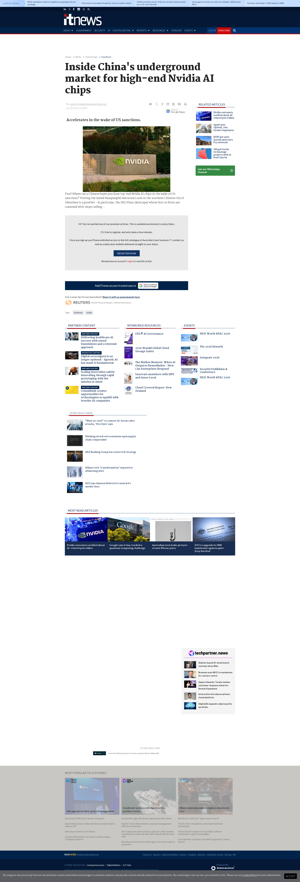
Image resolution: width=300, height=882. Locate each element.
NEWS (67, 30)
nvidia (89, 312)
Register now (126, 253)
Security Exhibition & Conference (213, 371)
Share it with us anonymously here (121, 297)
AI (109, 30)
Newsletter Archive (215, 855)
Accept (290, 876)
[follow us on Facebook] (74, 9)
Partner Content (81, 325)
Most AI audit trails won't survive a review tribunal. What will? (134, 753)
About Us (157, 855)
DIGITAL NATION (121, 30)
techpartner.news (95, 865)
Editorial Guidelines (170, 855)
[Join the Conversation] (150, 104)
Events (189, 325)
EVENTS (188, 30)
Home (68, 57)
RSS (234, 855)
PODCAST (177, 30)
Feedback (192, 855)
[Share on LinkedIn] (168, 104)
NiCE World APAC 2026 (215, 334)
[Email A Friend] (179, 104)
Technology (91, 57)
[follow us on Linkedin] (64, 9)
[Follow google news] (175, 111)
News (78, 57)
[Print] (185, 104)
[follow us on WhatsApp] (84, 9)
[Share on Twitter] (157, 104)
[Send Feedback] (173, 104)
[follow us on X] (69, 9)
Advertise (201, 855)
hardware (78, 312)
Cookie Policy (249, 875)
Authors (183, 855)
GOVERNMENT (84, 30)
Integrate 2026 (209, 358)
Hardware (106, 57)
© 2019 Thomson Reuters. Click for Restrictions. (111, 303)
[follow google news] (79, 9)
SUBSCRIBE (224, 30)
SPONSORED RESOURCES (143, 325)
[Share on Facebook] (162, 104)
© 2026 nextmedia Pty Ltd (88, 855)
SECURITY (100, 30)
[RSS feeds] (88, 9)
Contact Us (147, 855)
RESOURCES (158, 30)
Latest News (11, 3)
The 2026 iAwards (211, 347)
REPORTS (141, 30)
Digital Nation (113, 865)
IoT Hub (127, 865)
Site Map (228, 855)
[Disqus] (121, 599)
